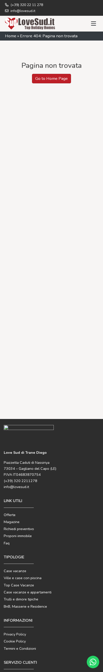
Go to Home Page (51, 78)
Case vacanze (15, 570)
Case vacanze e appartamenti (28, 592)
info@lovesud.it (22, 11)
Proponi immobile (18, 535)
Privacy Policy (15, 634)
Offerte (10, 514)
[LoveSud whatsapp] (93, 662)
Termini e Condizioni (20, 648)
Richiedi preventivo (19, 528)
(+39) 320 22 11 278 (26, 5)
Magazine (12, 521)
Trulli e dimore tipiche (21, 599)
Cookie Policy (15, 641)
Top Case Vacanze (19, 585)
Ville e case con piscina (23, 577)
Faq (7, 543)
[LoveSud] (30, 23)
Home (10, 36)
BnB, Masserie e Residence (25, 606)
